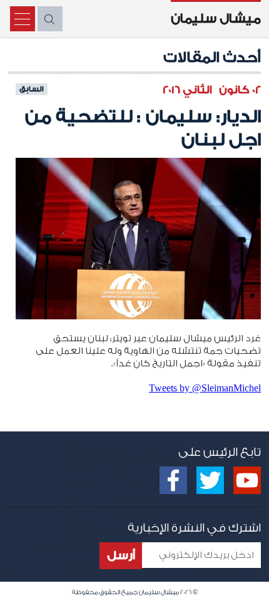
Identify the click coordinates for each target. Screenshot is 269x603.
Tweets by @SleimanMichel (205, 388)
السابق (31, 89)
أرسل (121, 555)
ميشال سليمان (216, 19)
